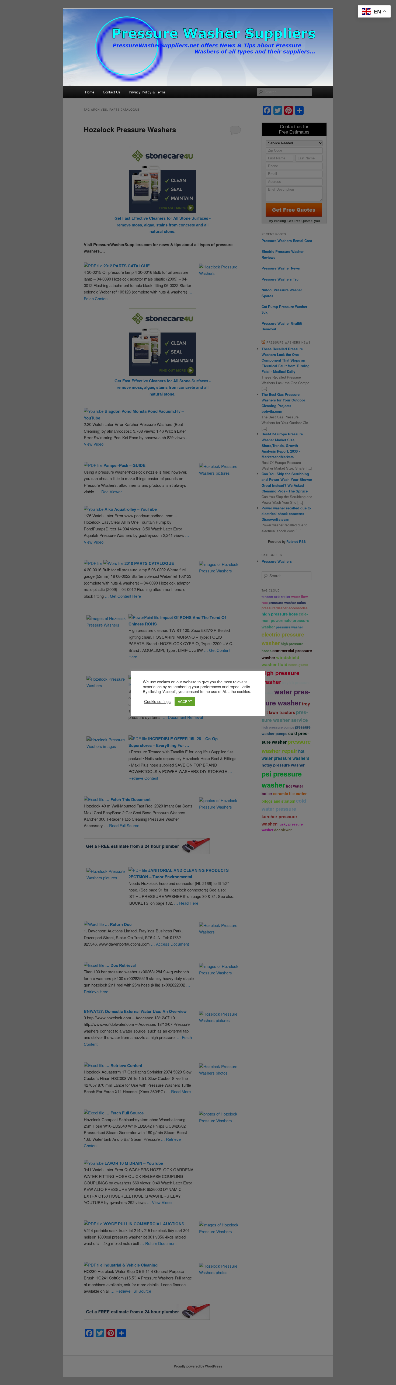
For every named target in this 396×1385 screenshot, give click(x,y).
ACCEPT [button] (185, 701)
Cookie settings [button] (157, 701)
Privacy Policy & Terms (147, 92)
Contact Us (111, 92)
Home (89, 92)
